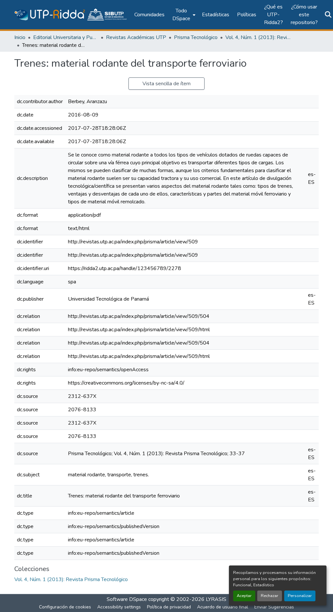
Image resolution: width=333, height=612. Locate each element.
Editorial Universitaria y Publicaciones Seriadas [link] (65, 37)
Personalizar (300, 596)
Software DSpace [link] (127, 599)
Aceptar (244, 596)
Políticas (246, 14)
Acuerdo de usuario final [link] (222, 607)
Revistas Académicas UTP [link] (136, 37)
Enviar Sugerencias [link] (274, 607)
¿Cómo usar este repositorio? (304, 14)
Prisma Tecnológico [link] (196, 37)
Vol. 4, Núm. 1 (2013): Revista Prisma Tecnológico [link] (257, 37)
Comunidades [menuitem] (149, 14)
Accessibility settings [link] (119, 607)
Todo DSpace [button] (181, 14)
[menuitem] (183, 14)
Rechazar (269, 596)
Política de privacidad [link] (169, 607)
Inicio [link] (19, 37)
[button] (71, 14)
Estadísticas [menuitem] (215, 14)
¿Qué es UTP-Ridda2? (273, 14)
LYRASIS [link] (216, 599)
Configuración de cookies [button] (65, 607)
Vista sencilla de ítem (166, 83)
